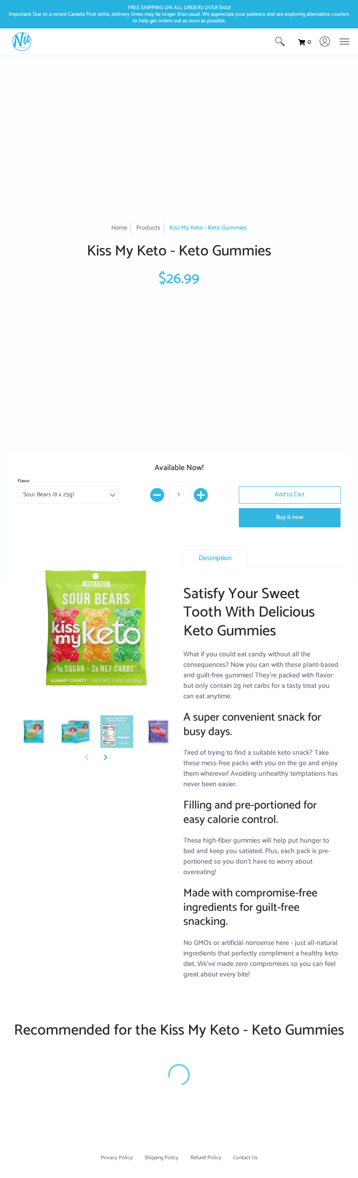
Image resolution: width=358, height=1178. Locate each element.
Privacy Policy (117, 1158)
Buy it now (289, 517)
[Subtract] (157, 495)
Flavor (23, 481)
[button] (279, 41)
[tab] (215, 558)
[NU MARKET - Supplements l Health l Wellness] (22, 41)
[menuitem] (279, 41)
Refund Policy (205, 1158)
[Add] (201, 495)
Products (148, 228)
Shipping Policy (162, 1158)
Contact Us (245, 1158)
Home (119, 228)
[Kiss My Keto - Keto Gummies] (33, 731)
